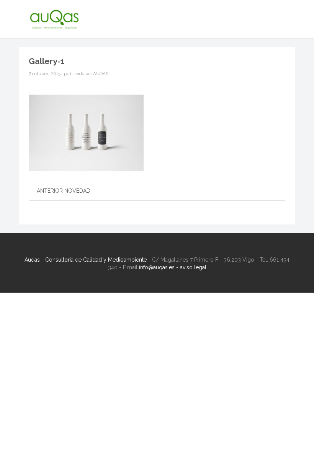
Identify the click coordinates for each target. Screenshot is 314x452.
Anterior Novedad (63, 191)
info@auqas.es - (159, 267)
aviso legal (193, 267)
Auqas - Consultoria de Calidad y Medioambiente (86, 260)
